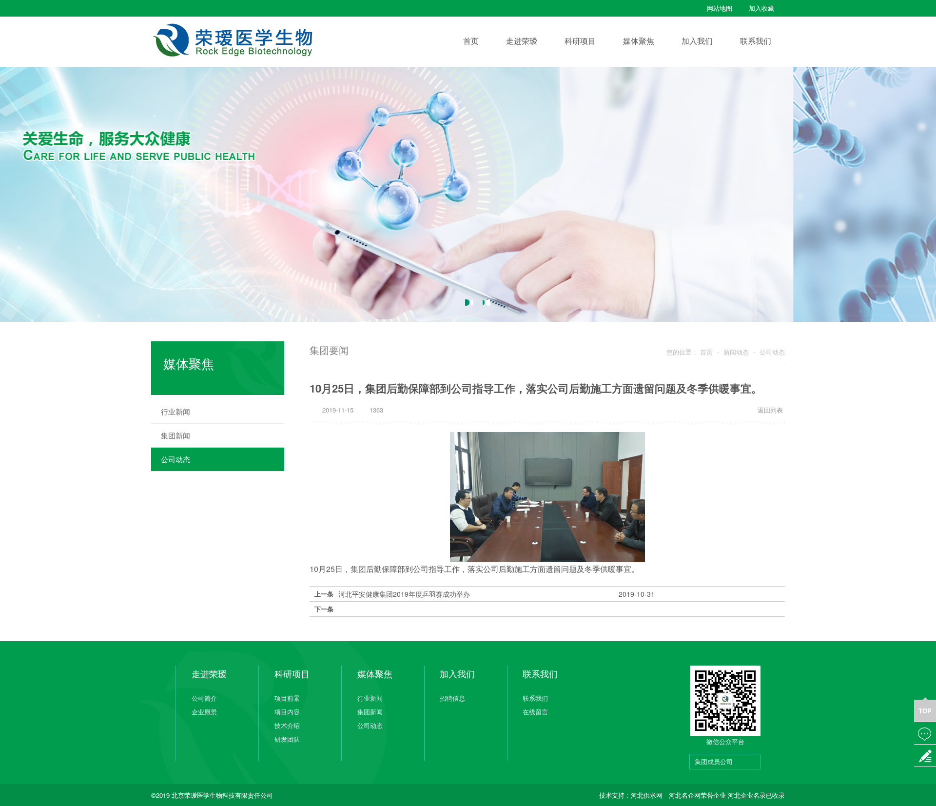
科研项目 (580, 40)
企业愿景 (204, 711)
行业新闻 (221, 411)
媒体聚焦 (638, 40)
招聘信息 (452, 698)
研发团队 (287, 739)
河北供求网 (647, 795)
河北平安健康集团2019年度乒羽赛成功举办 (496, 594)
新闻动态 (736, 351)
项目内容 (287, 711)
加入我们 (697, 40)
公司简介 (204, 698)
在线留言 (535, 711)
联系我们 (755, 40)
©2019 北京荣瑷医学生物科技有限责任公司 (212, 795)
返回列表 (766, 409)
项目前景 (287, 698)
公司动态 (221, 459)
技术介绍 (287, 725)
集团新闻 (221, 435)
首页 (471, 40)
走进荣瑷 (521, 40)
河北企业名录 (747, 795)
